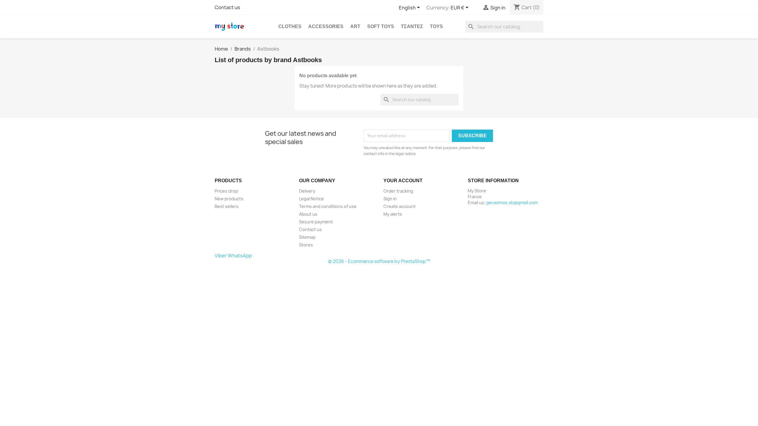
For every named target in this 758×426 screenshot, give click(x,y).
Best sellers (227, 206)
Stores (306, 245)
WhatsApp (240, 255)
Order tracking (398, 191)
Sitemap (307, 237)
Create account (399, 206)
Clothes (289, 26)
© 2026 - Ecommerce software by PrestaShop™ (379, 261)
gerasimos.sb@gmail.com (512, 202)
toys (436, 26)
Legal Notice (311, 198)
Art (355, 26)
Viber (221, 255)
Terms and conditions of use (327, 206)
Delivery (307, 191)
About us (308, 214)
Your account (403, 180)
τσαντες (412, 26)
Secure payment (316, 222)
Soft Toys (380, 26)
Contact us (227, 7)
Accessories (325, 26)
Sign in (390, 198)
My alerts (392, 214)
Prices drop (226, 191)
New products (229, 198)
